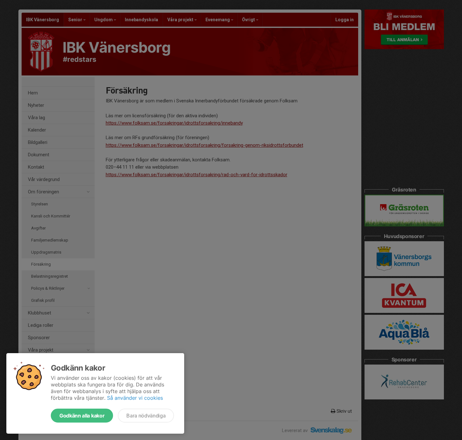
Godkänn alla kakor (81, 415)
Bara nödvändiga (145, 415)
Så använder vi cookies (135, 398)
